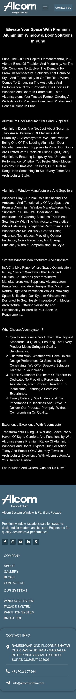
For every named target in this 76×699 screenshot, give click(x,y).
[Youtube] (20, 542)
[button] (45, 8)
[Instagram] (13, 542)
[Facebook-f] (5, 542)
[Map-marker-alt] (36, 542)
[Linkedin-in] (28, 542)
